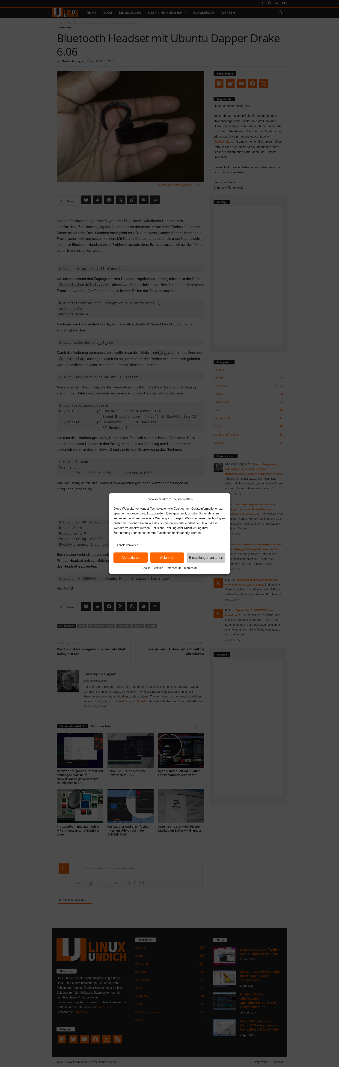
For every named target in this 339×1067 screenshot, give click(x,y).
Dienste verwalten (127, 545)
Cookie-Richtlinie (152, 567)
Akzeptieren (131, 557)
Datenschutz (173, 567)
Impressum (190, 567)
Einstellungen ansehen (206, 557)
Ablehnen (167, 557)
